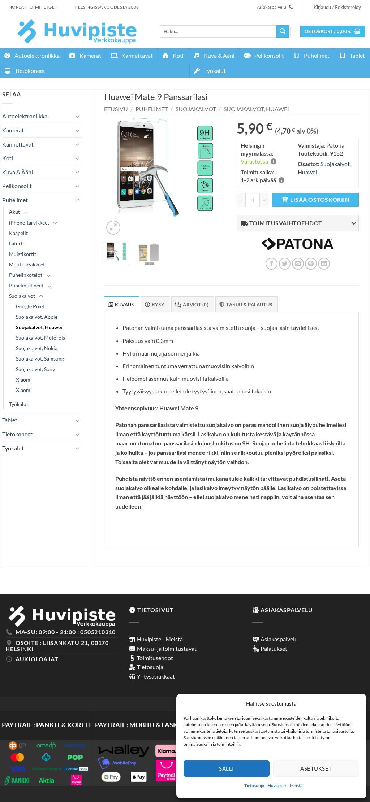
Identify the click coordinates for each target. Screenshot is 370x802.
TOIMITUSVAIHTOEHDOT (285, 222)
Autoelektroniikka (36, 55)
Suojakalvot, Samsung (40, 359)
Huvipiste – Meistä (285, 785)
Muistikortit (22, 254)
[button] (332, 32)
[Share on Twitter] (285, 264)
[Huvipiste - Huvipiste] (77, 31)
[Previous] (115, 175)
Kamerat (89, 55)
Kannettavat (136, 55)
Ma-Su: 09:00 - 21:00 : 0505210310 (66, 631)
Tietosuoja (254, 785)
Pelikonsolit (268, 55)
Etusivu (116, 108)
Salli (226, 768)
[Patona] (297, 248)
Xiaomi (24, 379)
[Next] (214, 175)
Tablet (357, 55)
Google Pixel (30, 306)
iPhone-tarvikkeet (29, 222)
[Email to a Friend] (298, 264)
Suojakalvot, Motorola (40, 338)
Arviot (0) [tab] (195, 305)
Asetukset (316, 768)
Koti (178, 55)
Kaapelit (18, 233)
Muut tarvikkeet (27, 264)
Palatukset (273, 648)
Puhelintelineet (26, 285)
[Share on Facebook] (272, 264)
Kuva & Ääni (219, 55)
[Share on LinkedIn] (324, 264)
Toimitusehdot (154, 657)
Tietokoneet (29, 70)
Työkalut (214, 70)
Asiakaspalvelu (278, 639)
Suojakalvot (22, 296)
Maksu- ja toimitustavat (166, 648)
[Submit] (282, 31)
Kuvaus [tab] (124, 305)
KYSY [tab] (158, 305)
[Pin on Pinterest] (311, 264)
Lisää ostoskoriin (319, 199)
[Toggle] (77, 116)
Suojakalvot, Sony (35, 369)
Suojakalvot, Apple (36, 317)
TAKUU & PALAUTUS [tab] (249, 305)
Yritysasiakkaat (155, 676)
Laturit (16, 243)
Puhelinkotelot (25, 275)
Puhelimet (316, 55)
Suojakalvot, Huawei (39, 327)
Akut (14, 212)
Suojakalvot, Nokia (36, 348)
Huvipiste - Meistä (159, 639)
